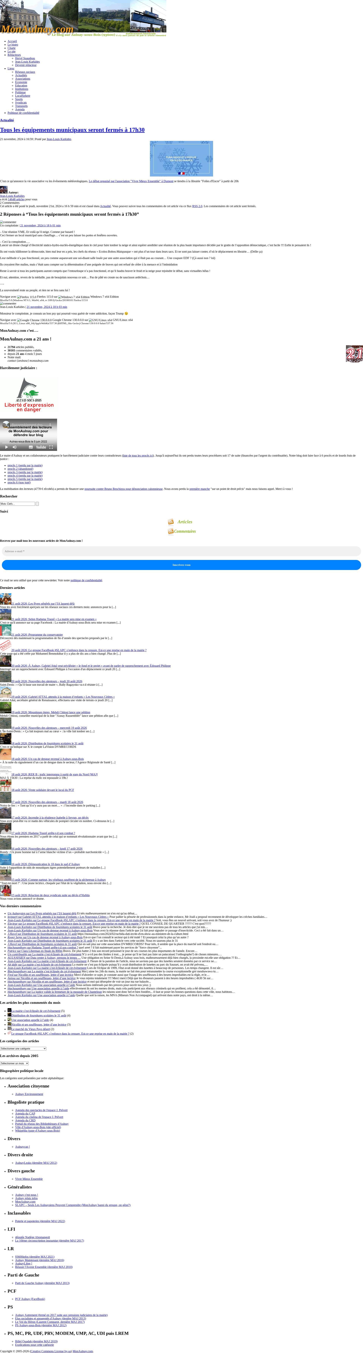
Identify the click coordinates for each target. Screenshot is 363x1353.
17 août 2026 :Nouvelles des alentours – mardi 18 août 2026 (47, 802)
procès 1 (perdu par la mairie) (25, 465)
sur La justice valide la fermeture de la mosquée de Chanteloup (55, 991)
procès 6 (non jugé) (19, 482)
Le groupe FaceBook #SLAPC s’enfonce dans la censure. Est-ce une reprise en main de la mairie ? (70, 1033)
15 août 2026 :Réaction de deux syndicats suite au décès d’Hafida (50, 895)
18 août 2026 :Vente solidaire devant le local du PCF (42, 790)
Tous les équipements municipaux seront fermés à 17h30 (72, 129)
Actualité (7, 120)
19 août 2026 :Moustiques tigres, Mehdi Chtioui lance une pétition (50, 712)
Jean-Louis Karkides (27, 61)
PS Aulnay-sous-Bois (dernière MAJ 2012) (41, 1325)
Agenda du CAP (25, 1113)
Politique (20, 92)
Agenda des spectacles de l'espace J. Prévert (41, 1110)
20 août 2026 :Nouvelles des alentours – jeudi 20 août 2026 (46, 681)
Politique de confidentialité (23, 112)
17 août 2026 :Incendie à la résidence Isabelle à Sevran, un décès (49, 817)
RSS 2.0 (197, 206)
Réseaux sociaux (25, 71)
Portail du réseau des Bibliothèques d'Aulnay (42, 1123)
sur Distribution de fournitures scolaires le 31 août (50, 927)
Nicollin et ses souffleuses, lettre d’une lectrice (38, 1024)
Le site (12, 51)
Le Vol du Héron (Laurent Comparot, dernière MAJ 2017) (50, 1321)
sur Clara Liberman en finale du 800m (35, 950)
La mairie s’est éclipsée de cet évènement (35, 1011)
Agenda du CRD (25, 1120)
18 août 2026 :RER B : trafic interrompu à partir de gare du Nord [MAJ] (54, 774)
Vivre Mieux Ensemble (29, 1178)
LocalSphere (22, 95)
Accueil (12, 41)
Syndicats (21, 102)
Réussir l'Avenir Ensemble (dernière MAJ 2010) (44, 1267)
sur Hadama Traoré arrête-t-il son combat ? (43, 947)
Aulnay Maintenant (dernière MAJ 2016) (39, 1260)
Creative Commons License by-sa (51, 1351)
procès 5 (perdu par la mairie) (25, 479)
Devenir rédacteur (25, 65)
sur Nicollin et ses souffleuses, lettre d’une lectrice (40, 974)
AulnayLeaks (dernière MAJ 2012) (36, 1162)
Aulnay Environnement (29, 1094)
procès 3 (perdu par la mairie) (25, 472)
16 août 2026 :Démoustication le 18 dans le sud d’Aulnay (45, 864)
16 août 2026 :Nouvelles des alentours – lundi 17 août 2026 (46, 848)
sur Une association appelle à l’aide (41, 985)
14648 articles (16, 199)
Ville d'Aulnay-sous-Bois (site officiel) (38, 1127)
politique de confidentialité (86, 580)
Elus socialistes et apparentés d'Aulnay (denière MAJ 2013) (50, 1318)
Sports (19, 99)
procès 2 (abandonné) (20, 468)
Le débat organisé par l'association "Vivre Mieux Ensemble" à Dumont (131, 181)
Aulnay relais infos (26, 1198)
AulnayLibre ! (23, 1263)
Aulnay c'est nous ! (26, 1194)
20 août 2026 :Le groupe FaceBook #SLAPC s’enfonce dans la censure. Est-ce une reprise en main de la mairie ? (79, 650)
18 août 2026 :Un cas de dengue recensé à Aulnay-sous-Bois (47, 758)
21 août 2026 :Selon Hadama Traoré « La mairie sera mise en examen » (54, 619)
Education (21, 85)
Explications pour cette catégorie (34, 1344)
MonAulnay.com (25, 1201)
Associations (22, 78)
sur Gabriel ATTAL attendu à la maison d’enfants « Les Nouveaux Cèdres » (58, 916)
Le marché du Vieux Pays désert (30, 1029)
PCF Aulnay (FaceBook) (30, 1299)
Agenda (20, 109)
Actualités (21, 75)
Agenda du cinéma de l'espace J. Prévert (39, 1117)
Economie (21, 82)
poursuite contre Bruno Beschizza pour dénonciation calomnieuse (124, 488)
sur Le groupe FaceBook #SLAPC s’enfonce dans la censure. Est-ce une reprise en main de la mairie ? (81, 920)
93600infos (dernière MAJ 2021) (34, 1256)
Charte (12, 48)
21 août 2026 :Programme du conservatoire (37, 634)
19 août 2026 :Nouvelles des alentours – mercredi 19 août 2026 (49, 727)
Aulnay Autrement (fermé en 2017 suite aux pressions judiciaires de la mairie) (61, 1315)
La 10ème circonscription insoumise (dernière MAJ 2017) (49, 1240)
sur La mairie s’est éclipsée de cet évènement (44, 954)
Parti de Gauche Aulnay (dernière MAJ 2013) (42, 1283)
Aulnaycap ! (22, 1146)
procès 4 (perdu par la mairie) (25, 475)
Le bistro (13, 44)
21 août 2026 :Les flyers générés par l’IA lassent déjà (42, 603)
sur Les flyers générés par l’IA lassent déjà (42, 913)
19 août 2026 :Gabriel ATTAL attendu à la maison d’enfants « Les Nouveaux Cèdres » (63, 696)
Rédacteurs (14, 54)
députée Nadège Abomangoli (32, 1237)
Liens (11, 68)
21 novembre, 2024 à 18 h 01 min (40, 225)
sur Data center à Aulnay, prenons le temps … (44, 957)
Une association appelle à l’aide (30, 1020)
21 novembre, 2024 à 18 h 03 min (47, 306)
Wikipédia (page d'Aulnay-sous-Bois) (37, 1130)
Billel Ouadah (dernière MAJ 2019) (36, 1341)
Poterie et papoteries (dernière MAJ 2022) (40, 1221)
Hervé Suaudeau (25, 58)
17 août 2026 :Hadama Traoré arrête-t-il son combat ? (43, 833)
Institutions (21, 89)
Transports (21, 106)
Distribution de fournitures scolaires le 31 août (38, 1015)
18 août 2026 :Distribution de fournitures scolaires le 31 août (47, 743)
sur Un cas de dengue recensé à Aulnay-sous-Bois (50, 930)
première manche (199, 488)
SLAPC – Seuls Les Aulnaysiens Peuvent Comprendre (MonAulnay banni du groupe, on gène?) (72, 1205)
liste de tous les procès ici (138, 455)
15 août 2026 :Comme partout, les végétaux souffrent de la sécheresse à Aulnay (58, 879)
